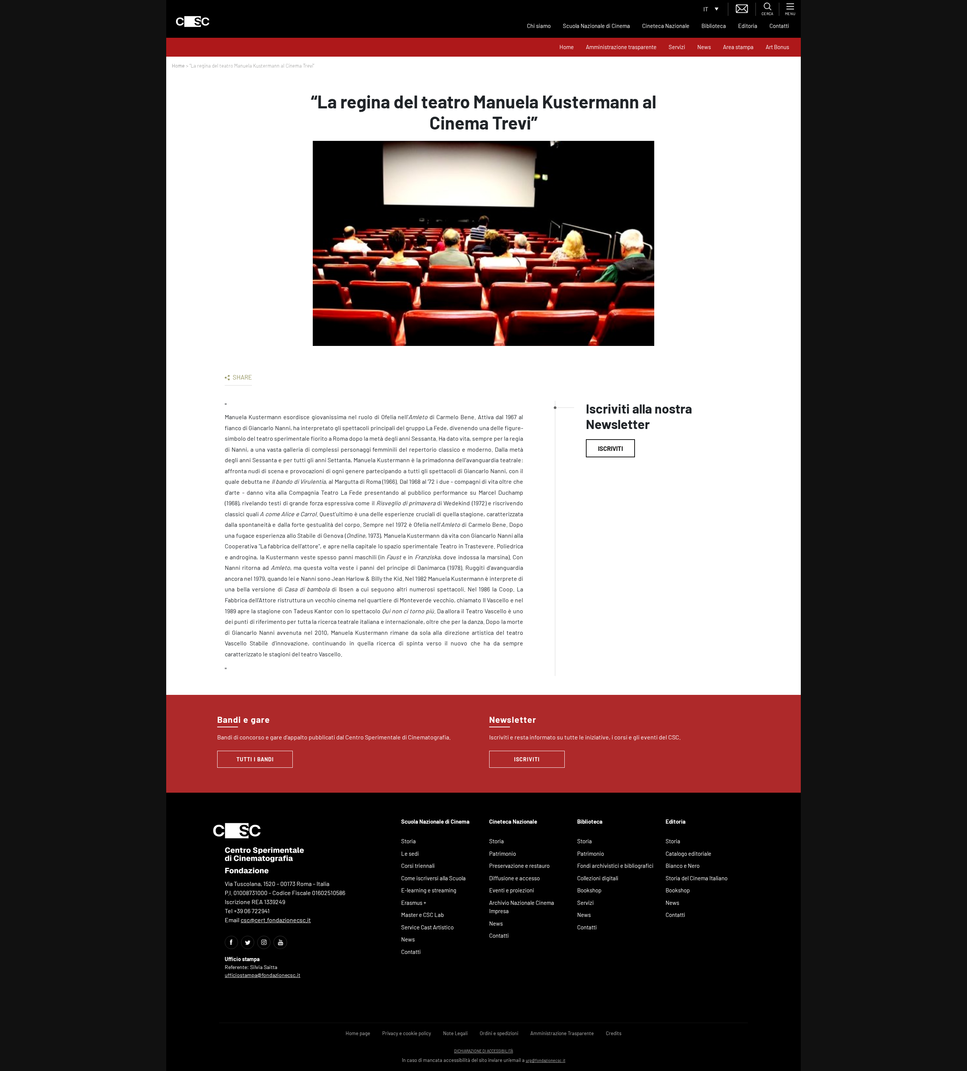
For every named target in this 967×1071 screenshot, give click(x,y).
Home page (358, 1033)
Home (566, 46)
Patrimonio (502, 853)
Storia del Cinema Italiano (697, 878)
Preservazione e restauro (519, 865)
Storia (408, 841)
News (704, 46)
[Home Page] (192, 21)
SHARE (242, 377)
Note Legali (455, 1033)
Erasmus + (413, 902)
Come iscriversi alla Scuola (433, 878)
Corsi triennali (418, 865)
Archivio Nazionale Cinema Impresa (521, 907)
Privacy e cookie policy (406, 1033)
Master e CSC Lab (422, 914)
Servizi (677, 46)
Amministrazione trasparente (621, 46)
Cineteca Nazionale (665, 25)
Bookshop (589, 890)
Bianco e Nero (683, 865)
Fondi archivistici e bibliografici (615, 865)
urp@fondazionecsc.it (545, 1060)
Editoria (747, 25)
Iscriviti (610, 448)
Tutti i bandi (255, 759)
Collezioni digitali (597, 878)
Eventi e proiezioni (511, 890)
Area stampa (738, 46)
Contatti (779, 25)
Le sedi (410, 853)
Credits (613, 1033)
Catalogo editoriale (688, 853)
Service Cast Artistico (427, 927)
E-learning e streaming (428, 890)
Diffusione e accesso (514, 878)
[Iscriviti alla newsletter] (742, 7)
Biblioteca (713, 25)
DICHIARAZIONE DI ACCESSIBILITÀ (483, 1050)
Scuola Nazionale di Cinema (596, 25)
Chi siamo (539, 25)
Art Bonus (777, 46)
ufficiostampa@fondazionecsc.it (262, 975)
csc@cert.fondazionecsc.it (276, 919)
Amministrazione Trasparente (562, 1033)
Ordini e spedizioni (499, 1033)
